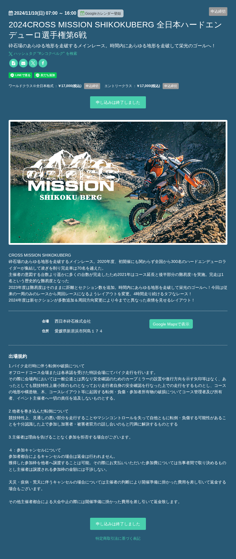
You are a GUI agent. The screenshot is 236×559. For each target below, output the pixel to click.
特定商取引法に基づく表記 (118, 538)
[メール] (23, 63)
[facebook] (43, 63)
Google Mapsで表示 (171, 324)
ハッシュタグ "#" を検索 (45, 53)
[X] (33, 63)
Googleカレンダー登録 (103, 14)
